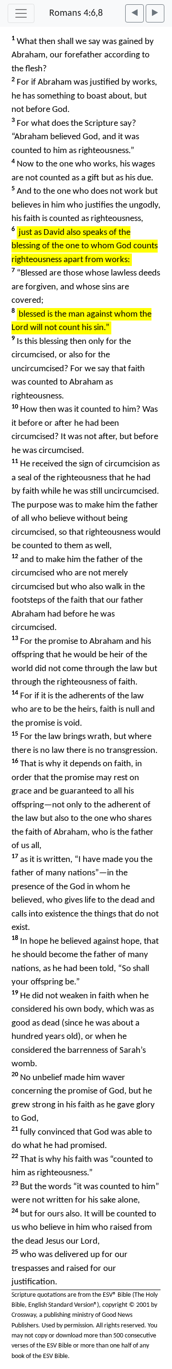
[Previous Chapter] (134, 13)
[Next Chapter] (155, 13)
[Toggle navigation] (21, 13)
